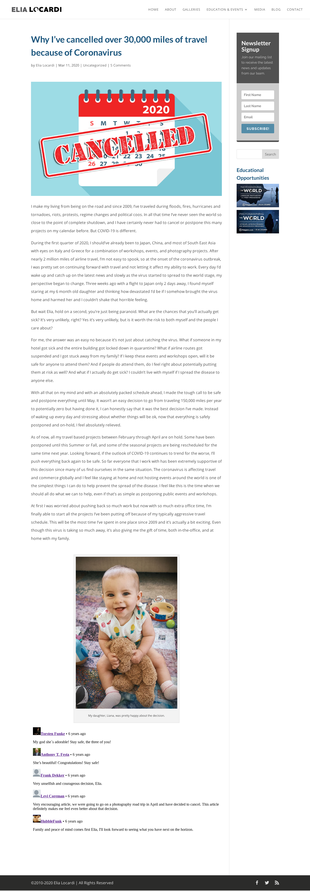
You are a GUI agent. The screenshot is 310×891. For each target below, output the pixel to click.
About (170, 10)
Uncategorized (95, 65)
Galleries (191, 10)
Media (259, 10)
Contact (295, 10)
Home (153, 10)
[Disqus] (126, 785)
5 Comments (120, 65)
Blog (276, 10)
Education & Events (225, 10)
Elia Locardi (45, 65)
